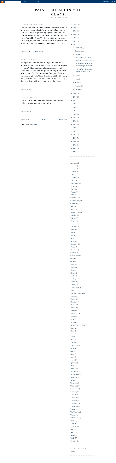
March (77, 82)
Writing (72, 441)
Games (72, 247)
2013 (75, 117)
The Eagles (74, 397)
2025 (75, 31)
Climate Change (75, 201)
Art (71, 174)
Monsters (73, 302)
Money (72, 299)
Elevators (73, 224)
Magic (72, 290)
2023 (75, 38)
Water (72, 432)
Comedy (73, 203)
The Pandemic (75, 406)
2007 (75, 138)
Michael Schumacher (77, 293)
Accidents (73, 163)
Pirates (72, 328)
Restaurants (74, 345)
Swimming (74, 371)
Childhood (73, 198)
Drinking (73, 215)
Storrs (72, 368)
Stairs (72, 366)
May (76, 79)
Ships (72, 354)
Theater (72, 415)
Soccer (72, 360)
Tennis (72, 380)
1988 (75, 152)
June (76, 75)
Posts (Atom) (34, 124)
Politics (72, 337)
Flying (72, 235)
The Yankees (74, 412)
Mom (72, 296)
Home (44, 119)
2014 (75, 114)
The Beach (73, 389)
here (73, 451)
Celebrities (73, 195)
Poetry (72, 334)
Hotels (72, 270)
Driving (73, 218)
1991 (75, 148)
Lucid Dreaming (75, 287)
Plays (72, 331)
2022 (75, 41)
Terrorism (73, 383)
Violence (73, 426)
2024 (75, 34)
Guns (72, 261)
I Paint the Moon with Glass (58, 12)
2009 (75, 131)
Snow (72, 357)
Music (29, 89)
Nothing (73, 316)
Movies (72, 305)
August (77, 54)
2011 (75, 124)
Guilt (72, 258)
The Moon (73, 403)
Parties (72, 322)
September (78, 51)
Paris (72, 319)
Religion (73, 342)
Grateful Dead (75, 256)
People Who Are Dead (77, 325)
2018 (75, 100)
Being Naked (74, 183)
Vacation (73, 423)
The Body (73, 392)
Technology (74, 374)
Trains (72, 421)
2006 (75, 141)
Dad (71, 206)
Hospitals (73, 267)
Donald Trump (75, 212)
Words (72, 435)
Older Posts (63, 119)
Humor (72, 273)
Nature (72, 311)
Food (72, 238)
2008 (75, 134)
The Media (73, 400)
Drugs (72, 221)
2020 (75, 93)
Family (72, 229)
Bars (29, 111)
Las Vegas (73, 279)
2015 (75, 111)
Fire (71, 232)
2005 (75, 145)
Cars (72, 189)
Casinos (73, 192)
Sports (72, 363)
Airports (73, 169)
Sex (71, 351)
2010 (75, 128)
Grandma (73, 250)
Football (73, 241)
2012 (75, 121)
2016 (75, 107)
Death (72, 209)
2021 (75, 44)
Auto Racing (74, 177)
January (77, 89)
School (30, 51)
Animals (73, 172)
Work (72, 438)
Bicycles (73, 186)
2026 (75, 27)
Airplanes (73, 166)
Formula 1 (73, 244)
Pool (71, 339)
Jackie (72, 276)
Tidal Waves (74, 418)
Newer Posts (25, 119)
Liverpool (73, 282)
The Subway (38, 51)
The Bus (73, 394)
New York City (75, 313)
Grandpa (73, 253)
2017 (75, 104)
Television (73, 377)
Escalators (73, 227)
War (71, 429)
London (72, 285)
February (78, 86)
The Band (73, 386)
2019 (75, 97)
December (78, 47)
